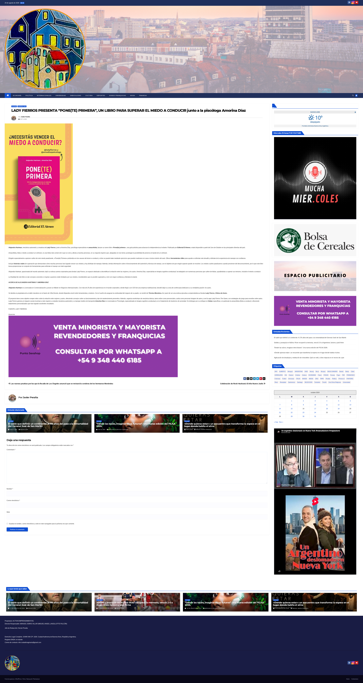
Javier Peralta (25, 117)
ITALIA (298, 378)
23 (303, 412)
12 (338, 405)
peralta (328, 378)
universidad (346, 382)
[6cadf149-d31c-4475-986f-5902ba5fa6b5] (315, 240)
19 (338, 408)
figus (338, 375)
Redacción (24, 429)
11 (327, 405)
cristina (297, 375)
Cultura (89, 95)
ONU (316, 378)
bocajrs (323, 371)
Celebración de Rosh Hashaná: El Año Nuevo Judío (242, 384)
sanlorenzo (291, 382)
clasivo (291, 375)
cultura (304, 375)
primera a (341, 378)
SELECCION (308, 382)
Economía (17, 95)
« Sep (276, 422)
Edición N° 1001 (22, 106)
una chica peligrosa (335, 382)
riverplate (283, 382)
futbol (284, 378)
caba (352, 371)
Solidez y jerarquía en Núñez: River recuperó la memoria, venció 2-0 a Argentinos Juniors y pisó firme (309, 342)
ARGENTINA (298, 371)
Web (8, 512)
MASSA (304, 378)
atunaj (312, 371)
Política (29, 95)
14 (280, 408)
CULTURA (14, 106)
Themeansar (36, 679)
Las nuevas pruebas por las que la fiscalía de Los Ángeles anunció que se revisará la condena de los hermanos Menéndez (61, 384)
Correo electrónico (13, 500)
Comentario (11, 449)
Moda (132, 95)
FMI (343, 375)
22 (291, 412)
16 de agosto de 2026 (194, 608)
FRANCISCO (350, 375)
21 (280, 412)
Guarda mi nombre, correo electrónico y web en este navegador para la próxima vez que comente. (41, 524)
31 (315, 416)
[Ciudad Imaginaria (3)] (315, 276)
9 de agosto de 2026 (282, 608)
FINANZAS (143, 95)
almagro (290, 371)
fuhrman (277, 378)
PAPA (322, 378)
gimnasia (291, 378)
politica (334, 378)
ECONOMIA (312, 375)
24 (315, 412)
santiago (299, 382)
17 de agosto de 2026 (17, 608)
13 (350, 405)
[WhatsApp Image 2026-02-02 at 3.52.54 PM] (315, 178)
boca (317, 371)
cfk (286, 375)
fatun (320, 375)
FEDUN (326, 375)
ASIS (306, 371)
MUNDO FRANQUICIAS (117, 95)
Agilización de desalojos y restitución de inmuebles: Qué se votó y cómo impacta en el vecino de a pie (309, 357)
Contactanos (354, 679)
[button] (353, 95)
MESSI (311, 378)
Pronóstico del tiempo (315, 126)
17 (315, 408)
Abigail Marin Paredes (204, 429)
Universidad (60, 95)
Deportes (101, 95)
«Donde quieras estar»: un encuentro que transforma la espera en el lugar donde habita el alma (222, 425)
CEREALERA (279, 375)
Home (347, 679)
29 (291, 416)
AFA (276, 371)
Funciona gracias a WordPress (13, 679)
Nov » (281, 422)
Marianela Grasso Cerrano (118, 429)
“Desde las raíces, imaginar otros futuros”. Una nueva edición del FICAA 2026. (135, 425)
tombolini (317, 382)
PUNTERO (350, 378)
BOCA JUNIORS (332, 371)
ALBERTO (282, 371)
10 (315, 405)
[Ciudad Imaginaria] (93, 346)
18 (327, 408)
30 (303, 416)
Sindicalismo (75, 95)
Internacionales (44, 95)
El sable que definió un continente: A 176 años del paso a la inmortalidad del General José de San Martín (48, 425)
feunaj (332, 375)
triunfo (324, 382)
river (276, 382)
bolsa (347, 371)
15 (291, 408)
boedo (341, 371)
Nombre (10, 489)
